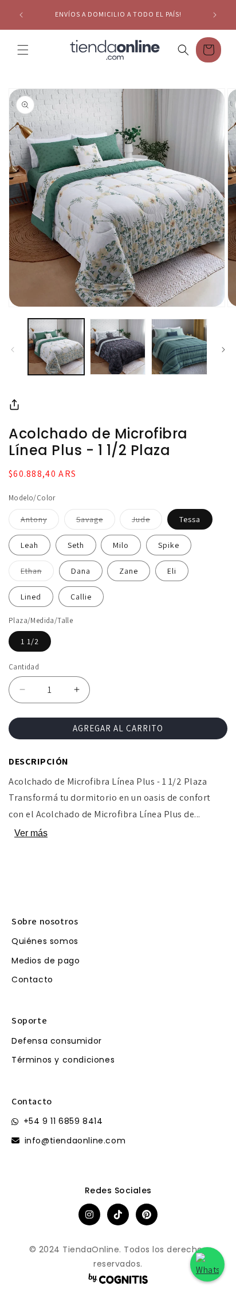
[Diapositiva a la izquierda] (12, 349)
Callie (81, 596)
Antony (40, 522)
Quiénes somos (44, 941)
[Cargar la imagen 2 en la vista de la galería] (118, 347)
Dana (81, 571)
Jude (147, 522)
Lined (31, 596)
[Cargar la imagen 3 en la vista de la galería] (179, 347)
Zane (128, 571)
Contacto (32, 979)
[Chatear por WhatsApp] (207, 1264)
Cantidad (24, 667)
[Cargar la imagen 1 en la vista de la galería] (56, 347)
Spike (168, 545)
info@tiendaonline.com (75, 1140)
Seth (76, 545)
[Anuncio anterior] (21, 15)
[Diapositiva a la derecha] (223, 349)
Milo (121, 545)
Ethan (37, 573)
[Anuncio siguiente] (214, 15)
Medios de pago (45, 960)
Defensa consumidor (56, 1041)
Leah (29, 545)
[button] (23, 49)
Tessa (189, 519)
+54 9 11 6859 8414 (63, 1121)
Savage (95, 522)
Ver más (31, 833)
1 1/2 (30, 641)
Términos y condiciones (63, 1059)
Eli (171, 571)
